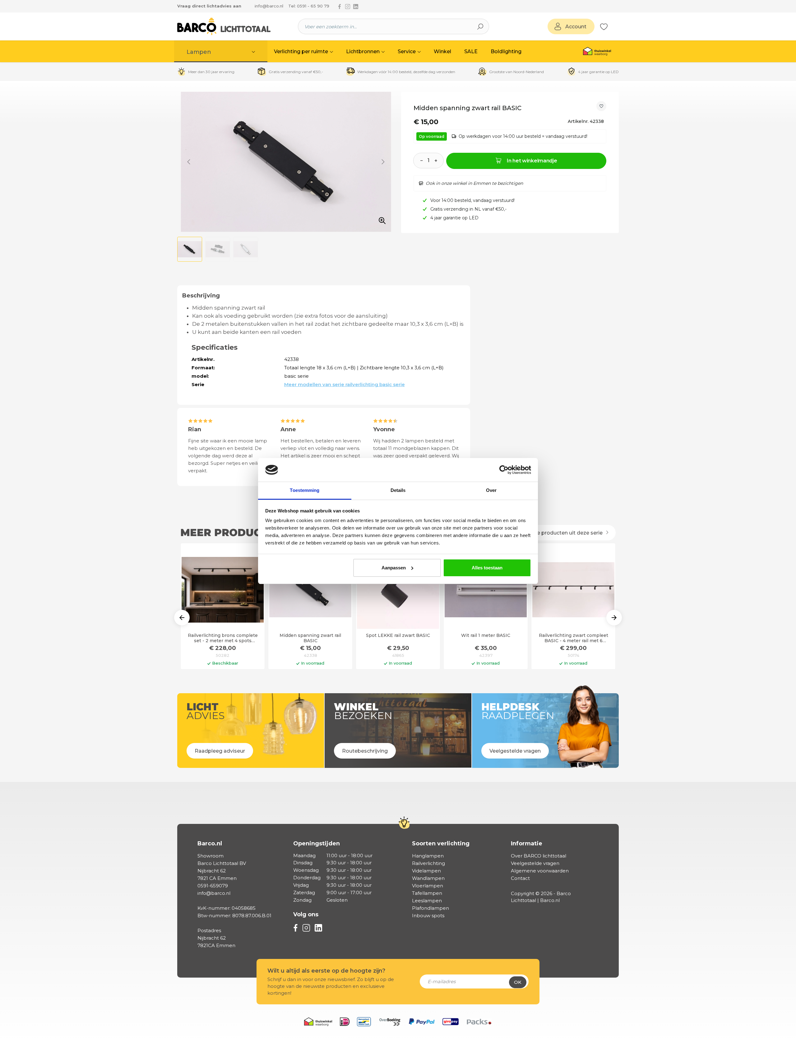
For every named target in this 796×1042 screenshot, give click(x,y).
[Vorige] (189, 162)
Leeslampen (427, 901)
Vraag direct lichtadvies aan (209, 5)
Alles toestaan (487, 567)
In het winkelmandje (532, 161)
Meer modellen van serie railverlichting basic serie (344, 384)
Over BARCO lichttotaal (538, 856)
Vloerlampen (427, 886)
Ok (517, 982)
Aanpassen (394, 567)
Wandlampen (428, 878)
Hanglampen (428, 856)
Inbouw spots (428, 915)
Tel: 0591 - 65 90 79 (308, 5)
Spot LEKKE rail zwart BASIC (398, 635)
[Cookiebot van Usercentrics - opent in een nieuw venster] (504, 469)
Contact (520, 878)
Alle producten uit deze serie (567, 533)
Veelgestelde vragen (535, 863)
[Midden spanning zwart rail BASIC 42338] (286, 162)
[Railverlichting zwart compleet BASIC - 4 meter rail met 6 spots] (573, 589)
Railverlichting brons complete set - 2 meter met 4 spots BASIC (223, 638)
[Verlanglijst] (604, 26)
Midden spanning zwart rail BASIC (310, 638)
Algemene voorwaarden (540, 871)
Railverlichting (428, 863)
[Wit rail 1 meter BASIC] (486, 589)
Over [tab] (491, 490)
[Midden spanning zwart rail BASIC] (310, 589)
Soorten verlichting (441, 843)
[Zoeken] (480, 26)
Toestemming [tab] (304, 490)
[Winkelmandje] (611, 26)
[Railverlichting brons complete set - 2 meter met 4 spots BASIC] (223, 589)
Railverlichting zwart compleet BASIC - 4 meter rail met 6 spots (573, 638)
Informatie (526, 843)
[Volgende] (383, 162)
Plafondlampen (430, 908)
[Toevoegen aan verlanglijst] (601, 106)
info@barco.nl (269, 5)
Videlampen (426, 871)
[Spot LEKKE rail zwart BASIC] (398, 589)
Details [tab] (398, 490)
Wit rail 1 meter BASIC (485, 635)
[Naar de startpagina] (224, 26)
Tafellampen (427, 893)
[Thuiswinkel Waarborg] (597, 51)
